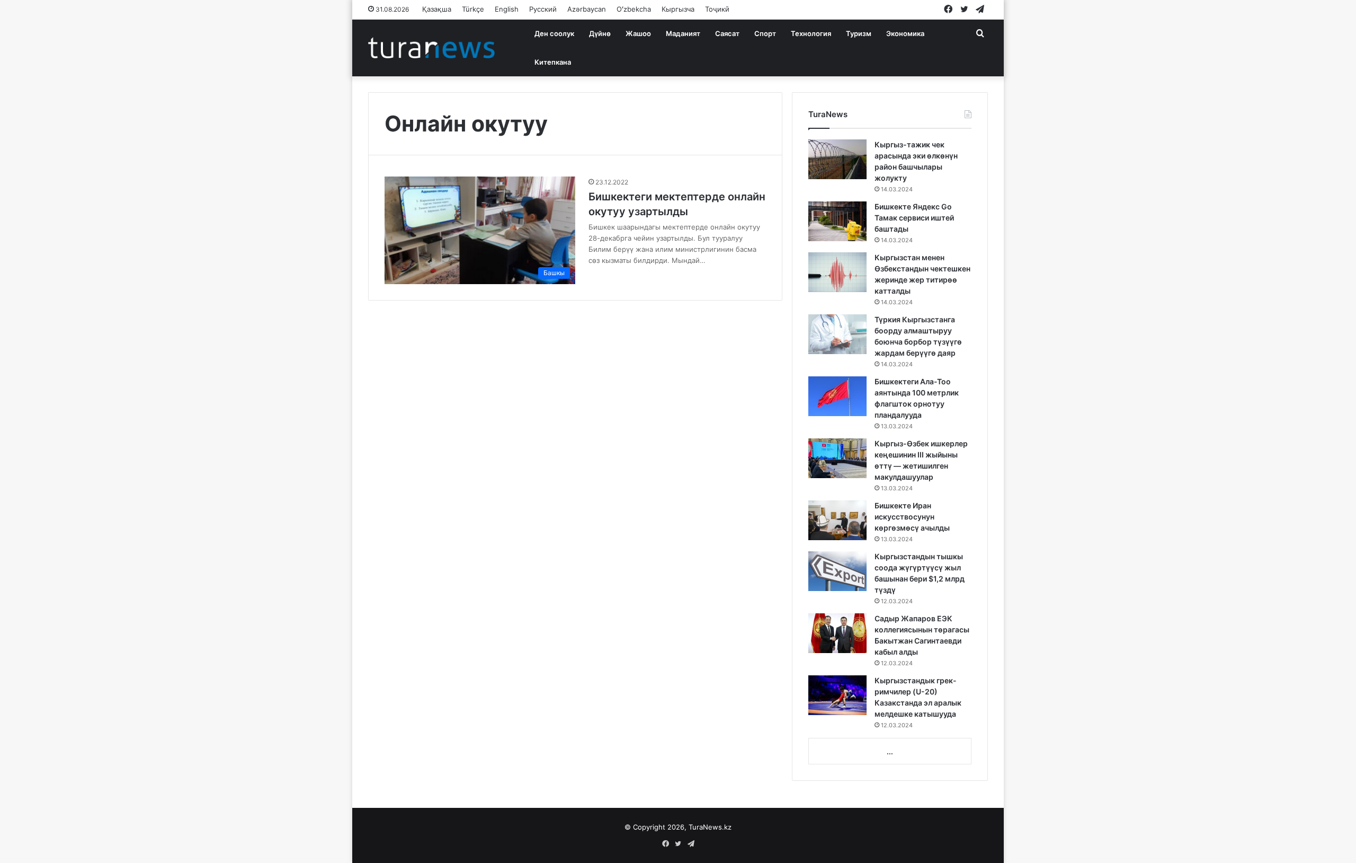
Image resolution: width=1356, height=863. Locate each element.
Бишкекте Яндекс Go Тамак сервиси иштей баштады (914, 217)
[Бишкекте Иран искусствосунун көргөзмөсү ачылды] (837, 520)
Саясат (727, 33)
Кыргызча (678, 9)
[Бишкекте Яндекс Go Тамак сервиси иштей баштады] (837, 221)
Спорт (765, 33)
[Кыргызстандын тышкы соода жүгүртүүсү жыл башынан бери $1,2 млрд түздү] (837, 571)
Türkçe (473, 9)
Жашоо (638, 33)
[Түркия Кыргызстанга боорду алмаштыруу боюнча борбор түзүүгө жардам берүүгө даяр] (837, 334)
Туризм (858, 33)
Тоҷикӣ (717, 9)
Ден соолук (554, 33)
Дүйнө (600, 33)
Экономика (905, 33)
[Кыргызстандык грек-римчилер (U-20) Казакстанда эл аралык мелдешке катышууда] (837, 695)
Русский (543, 9)
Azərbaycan (586, 9)
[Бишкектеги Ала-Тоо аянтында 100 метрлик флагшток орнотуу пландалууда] (837, 396)
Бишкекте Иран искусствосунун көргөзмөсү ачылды (912, 516)
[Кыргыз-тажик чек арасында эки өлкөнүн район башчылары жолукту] (837, 159)
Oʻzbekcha (634, 9)
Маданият (683, 33)
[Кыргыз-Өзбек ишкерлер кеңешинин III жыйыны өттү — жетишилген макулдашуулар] (837, 458)
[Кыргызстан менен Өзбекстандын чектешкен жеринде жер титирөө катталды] (837, 272)
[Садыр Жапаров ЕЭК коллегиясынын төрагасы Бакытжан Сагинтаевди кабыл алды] (837, 633)
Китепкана (552, 62)
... (890, 751)
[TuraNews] (431, 47)
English (507, 9)
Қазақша (436, 9)
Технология (811, 33)
